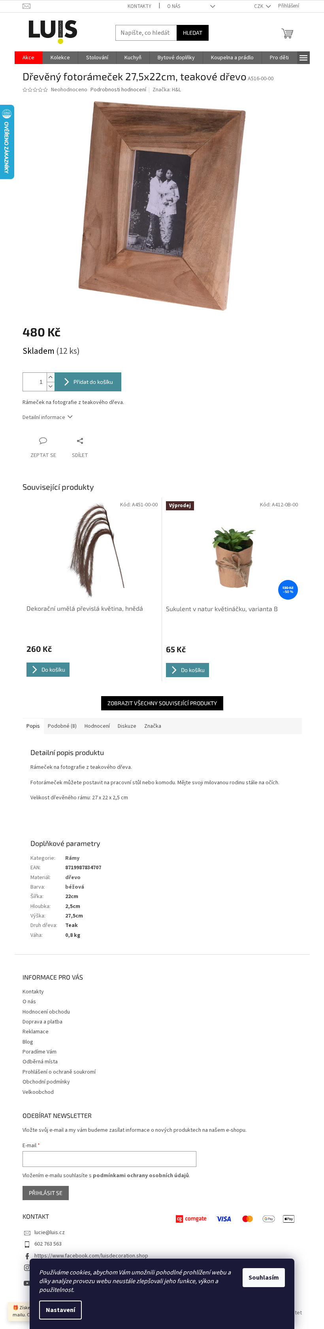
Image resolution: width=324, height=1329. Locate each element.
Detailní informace (44, 417)
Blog (28, 1042)
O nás (173, 6)
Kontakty (139, 6)
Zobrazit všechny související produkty (162, 703)
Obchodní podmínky (46, 1082)
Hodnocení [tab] (97, 726)
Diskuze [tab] (127, 726)
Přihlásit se (45, 1192)
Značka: (167, 90)
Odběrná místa (40, 1062)
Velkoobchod (38, 1092)
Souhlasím (264, 1277)
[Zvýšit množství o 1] (51, 377)
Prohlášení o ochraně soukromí (59, 1072)
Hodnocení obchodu (46, 1012)
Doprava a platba (42, 1022)
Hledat (192, 32)
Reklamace (36, 1032)
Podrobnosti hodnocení (118, 90)
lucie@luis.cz (49, 1232)
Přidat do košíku (93, 381)
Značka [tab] (152, 726)
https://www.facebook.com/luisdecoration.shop (91, 1256)
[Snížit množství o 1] (51, 386)
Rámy (72, 858)
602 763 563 (48, 1244)
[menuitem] (28, 57)
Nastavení (60, 1310)
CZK (259, 6)
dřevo (73, 878)
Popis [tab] (33, 726)
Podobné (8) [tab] (62, 726)
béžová (74, 887)
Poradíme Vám (40, 1052)
